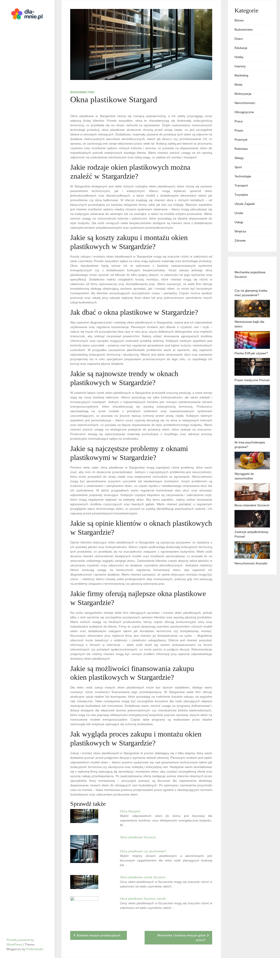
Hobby (238, 57)
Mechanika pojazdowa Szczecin (249, 274)
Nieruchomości (244, 103)
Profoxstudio (34, 949)
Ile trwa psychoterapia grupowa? (249, 445)
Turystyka (241, 194)
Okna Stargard (130, 811)
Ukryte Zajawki (244, 204)
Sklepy (239, 158)
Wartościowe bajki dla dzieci (249, 324)
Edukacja (240, 48)
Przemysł (240, 139)
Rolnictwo (241, 148)
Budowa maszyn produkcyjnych (98, 935)
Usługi (238, 222)
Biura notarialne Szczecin (252, 505)
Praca (238, 121)
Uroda (238, 213)
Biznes (239, 20)
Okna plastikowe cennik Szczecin (143, 877)
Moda (238, 84)
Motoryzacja (242, 93)
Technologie (242, 176)
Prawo (238, 130)
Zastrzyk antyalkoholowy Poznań (251, 534)
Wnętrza (240, 231)
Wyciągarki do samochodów (244, 476)
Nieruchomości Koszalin (251, 563)
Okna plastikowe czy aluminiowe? (143, 851)
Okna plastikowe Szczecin (138, 837)
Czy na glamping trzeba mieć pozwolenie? (250, 293)
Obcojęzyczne (244, 112)
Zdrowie (240, 240)
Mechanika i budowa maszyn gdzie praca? (181, 938)
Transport (241, 185)
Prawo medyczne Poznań (252, 380)
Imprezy (240, 66)
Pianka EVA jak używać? (251, 353)
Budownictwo (82, 92)
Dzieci (238, 38)
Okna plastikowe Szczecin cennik (143, 898)
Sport (238, 167)
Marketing (241, 75)
